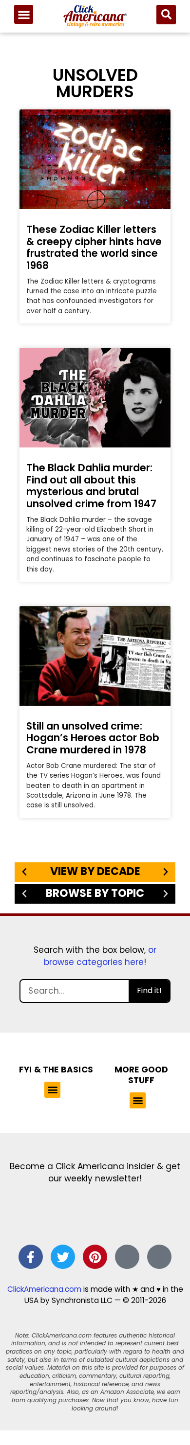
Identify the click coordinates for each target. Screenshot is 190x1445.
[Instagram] (127, 1257)
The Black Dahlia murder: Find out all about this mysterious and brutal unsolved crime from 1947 (91, 486)
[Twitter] (63, 1257)
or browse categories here (100, 956)
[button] (23, 14)
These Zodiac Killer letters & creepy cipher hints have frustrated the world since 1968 (94, 247)
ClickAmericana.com (44, 1289)
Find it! (149, 990)
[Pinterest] (95, 1257)
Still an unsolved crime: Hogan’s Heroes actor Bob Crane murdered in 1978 (92, 738)
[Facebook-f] (31, 1257)
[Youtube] (159, 1257)
